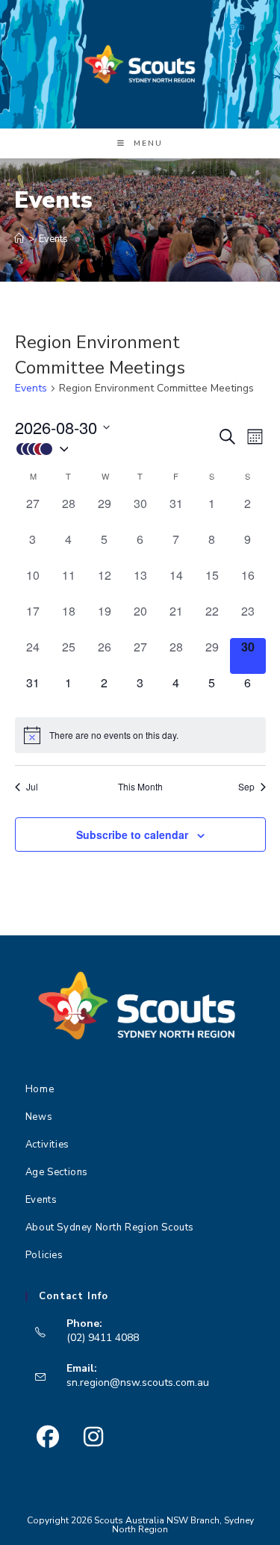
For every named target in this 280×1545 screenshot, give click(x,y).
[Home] (19, 239)
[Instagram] (93, 1437)
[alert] (140, 735)
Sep (246, 787)
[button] (116, 448)
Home (39, 1089)
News (38, 1117)
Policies (44, 1255)
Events (53, 239)
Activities (47, 1144)
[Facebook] (48, 1437)
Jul (32, 787)
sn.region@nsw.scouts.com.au (137, 1382)
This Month (140, 787)
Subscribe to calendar (132, 834)
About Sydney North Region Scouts (109, 1227)
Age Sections (56, 1172)
